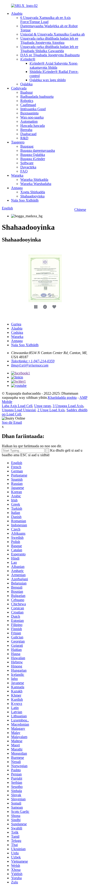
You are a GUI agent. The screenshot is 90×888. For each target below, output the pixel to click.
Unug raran (42, 406)
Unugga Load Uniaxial (19, 410)
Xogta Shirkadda (32, 192)
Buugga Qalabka (32, 155)
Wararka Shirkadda (34, 180)
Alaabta (16, 13)
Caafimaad (28, 105)
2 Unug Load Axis (51, 410)
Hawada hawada (32, 126)
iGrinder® (27, 59)
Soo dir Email (12, 422)
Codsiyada (19, 88)
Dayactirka (28, 167)
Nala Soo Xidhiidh (25, 200)
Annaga (17, 188)
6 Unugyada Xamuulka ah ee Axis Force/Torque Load (45, 20)
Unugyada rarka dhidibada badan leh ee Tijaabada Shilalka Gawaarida (49, 49)
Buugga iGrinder (32, 159)
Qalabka (26, 84)
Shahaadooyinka (32, 196)
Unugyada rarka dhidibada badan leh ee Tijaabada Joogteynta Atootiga (49, 40)
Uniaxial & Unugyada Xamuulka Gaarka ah (52, 34)
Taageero (17, 142)
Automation (29, 121)
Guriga (16, 324)
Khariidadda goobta (62, 397)
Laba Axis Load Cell (17, 406)
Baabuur (26, 92)
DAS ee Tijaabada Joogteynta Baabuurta (50, 55)
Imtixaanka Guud (33, 109)
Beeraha (26, 130)
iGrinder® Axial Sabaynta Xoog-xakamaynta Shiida (54, 65)
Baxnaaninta (29, 113)
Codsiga (17, 332)
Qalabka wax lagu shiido (48, 80)
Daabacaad (28, 134)
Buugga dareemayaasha (37, 150)
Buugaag (26, 146)
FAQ (24, 171)
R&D (24, 138)
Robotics (26, 101)
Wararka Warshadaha (35, 184)
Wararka (17, 175)
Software (26, 163)
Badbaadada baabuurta (37, 96)
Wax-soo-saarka (32, 117)
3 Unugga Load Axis (68, 406)
